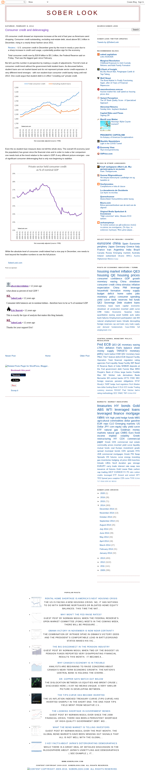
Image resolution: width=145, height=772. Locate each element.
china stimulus (123, 284)
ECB (107, 344)
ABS (100, 409)
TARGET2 (122, 351)
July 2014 (104, 529)
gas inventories (104, 460)
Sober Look (73, 13)
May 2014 (104, 537)
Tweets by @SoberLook (108, 42)
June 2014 (105, 533)
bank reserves (119, 299)
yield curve (103, 299)
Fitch (131, 384)
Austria (137, 256)
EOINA (130, 393)
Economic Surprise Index (126, 312)
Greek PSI (129, 454)
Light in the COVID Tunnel (111, 143)
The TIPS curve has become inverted (81, 695)
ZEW (109, 330)
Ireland (100, 256)
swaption (116, 478)
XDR (106, 481)
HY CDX (119, 438)
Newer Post (10, 356)
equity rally (121, 426)
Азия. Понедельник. (108, 171)
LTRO (100, 348)
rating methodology (105, 393)
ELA (121, 387)
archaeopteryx (107, 222)
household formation (109, 290)
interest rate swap (126, 466)
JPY (106, 426)
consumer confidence (109, 278)
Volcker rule (114, 375)
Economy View (107, 147)
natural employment (106, 321)
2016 (102, 497)
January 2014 (106, 553)
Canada (100, 253)
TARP (107, 384)
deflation (109, 348)
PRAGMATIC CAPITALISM (112, 135)
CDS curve (125, 478)
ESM (118, 354)
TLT (98, 481)
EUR (99, 423)
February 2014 (107, 549)
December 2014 (107, 509)
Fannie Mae (128, 369)
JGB (99, 454)
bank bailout (110, 354)
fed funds (134, 299)
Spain (125, 243)
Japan (111, 246)
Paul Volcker (128, 390)
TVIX (132, 478)
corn (112, 426)
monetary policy (106, 296)
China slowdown (130, 281)
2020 (102, 493)
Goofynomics (106, 184)
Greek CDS (110, 442)
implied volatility (119, 435)
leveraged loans (127, 409)
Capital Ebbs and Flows (111, 113)
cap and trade (118, 324)
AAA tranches (134, 460)
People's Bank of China (108, 372)
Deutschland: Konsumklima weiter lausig (117, 199)
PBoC (99, 357)
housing (103, 275)
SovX (114, 463)
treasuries (104, 406)
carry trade (129, 324)
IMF (132, 363)
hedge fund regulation (119, 384)
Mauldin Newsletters (110, 141)
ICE (125, 387)
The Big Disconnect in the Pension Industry (81, 647)
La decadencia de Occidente (114, 190)
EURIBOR (118, 472)
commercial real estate (129, 442)
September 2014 (107, 521)
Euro (131, 432)
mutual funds (103, 448)
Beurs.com (105, 203)
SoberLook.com (15, 263)
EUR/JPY (101, 466)
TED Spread (102, 478)
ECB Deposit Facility (130, 357)
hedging (115, 460)
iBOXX (114, 481)
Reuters (11, 47)
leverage (135, 287)
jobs (137, 293)
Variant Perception (109, 98)
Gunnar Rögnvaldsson (111, 175)
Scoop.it (14, 390)
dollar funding (106, 387)
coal (113, 448)
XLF (110, 481)
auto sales (135, 315)
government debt (114, 369)
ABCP (110, 472)
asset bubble (122, 315)
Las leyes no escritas (109, 193)
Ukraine (121, 256)
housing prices (128, 275)
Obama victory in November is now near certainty (81, 631)
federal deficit (115, 357)
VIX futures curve (114, 457)
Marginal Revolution (110, 61)
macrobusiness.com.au (111, 89)
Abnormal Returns (109, 107)
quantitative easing (106, 315)
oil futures (110, 469)
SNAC (120, 393)
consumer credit (106, 284)
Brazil (137, 249)
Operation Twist (105, 360)
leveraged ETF (110, 475)
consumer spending (129, 296)
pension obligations (124, 381)
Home (48, 356)
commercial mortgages (112, 454)
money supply (131, 290)
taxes (119, 321)
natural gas (111, 429)
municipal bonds (112, 451)
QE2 (99, 302)
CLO (111, 423)
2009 (102, 570)
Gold (136, 406)
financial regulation (124, 360)
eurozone (104, 243)
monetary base (105, 306)
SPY (138, 475)
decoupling (135, 321)
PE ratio (130, 472)
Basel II (116, 387)
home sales (124, 293)
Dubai (116, 259)
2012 (102, 562)
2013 (102, 558)
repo (106, 423)
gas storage (134, 463)
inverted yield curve (130, 309)
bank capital (122, 306)
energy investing (132, 457)
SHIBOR (125, 366)
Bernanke (101, 378)
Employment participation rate (122, 318)
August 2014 (106, 525)
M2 (104, 375)
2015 (102, 501)
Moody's (100, 384)
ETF (99, 429)
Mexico (111, 259)
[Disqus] (47, 316)
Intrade (126, 321)
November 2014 (107, 513)
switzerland (111, 256)
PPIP (134, 393)
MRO (137, 369)
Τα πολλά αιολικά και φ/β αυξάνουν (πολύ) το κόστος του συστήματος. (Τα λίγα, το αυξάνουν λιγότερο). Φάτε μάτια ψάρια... (118, 227)
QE (113, 275)
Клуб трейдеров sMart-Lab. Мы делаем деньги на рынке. (116, 168)
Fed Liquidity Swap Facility (118, 363)
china (117, 243)
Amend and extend (126, 475)
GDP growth (132, 278)
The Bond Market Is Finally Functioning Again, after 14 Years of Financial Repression (116, 82)
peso (110, 478)
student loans (132, 302)
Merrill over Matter (109, 119)
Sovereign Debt (113, 302)
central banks (117, 378)
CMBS (124, 432)
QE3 (136, 271)
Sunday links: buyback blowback (113, 109)
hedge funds (127, 417)
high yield (115, 417)
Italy (137, 246)
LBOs (107, 463)
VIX (107, 417)
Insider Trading (134, 387)
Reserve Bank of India (110, 366)
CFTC (126, 378)
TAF (125, 393)
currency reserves (105, 390)
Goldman (125, 429)
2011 (102, 566)
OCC (115, 393)
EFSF (137, 381)
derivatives (128, 375)
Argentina (119, 249)
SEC (138, 378)
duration (122, 463)
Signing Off (104, 115)
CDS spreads (127, 451)
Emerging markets (122, 253)
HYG (138, 451)
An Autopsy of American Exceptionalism (116, 137)
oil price (123, 460)
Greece (130, 246)
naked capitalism (108, 54)
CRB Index (103, 312)
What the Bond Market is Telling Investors (81, 727)
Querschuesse (107, 196)
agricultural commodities (110, 420)
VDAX (102, 481)
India (128, 249)
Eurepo (119, 448)
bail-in (137, 390)
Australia (136, 253)
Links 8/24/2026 (106, 57)
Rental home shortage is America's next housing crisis (81, 598)
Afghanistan (102, 259)
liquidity (136, 445)
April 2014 (104, 541)
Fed (100, 344)
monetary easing (107, 281)
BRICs (129, 256)
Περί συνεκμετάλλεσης (109, 150)
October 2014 (106, 517)
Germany (120, 246)
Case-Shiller (130, 327)
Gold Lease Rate (125, 469)
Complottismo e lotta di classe (112, 186)
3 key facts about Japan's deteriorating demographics (81, 743)
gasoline (135, 420)
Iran (109, 249)
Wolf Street (105, 78)
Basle (137, 375)
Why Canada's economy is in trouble (81, 663)
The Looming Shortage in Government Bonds (81, 711)
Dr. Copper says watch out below (81, 679)
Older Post (84, 356)
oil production (113, 309)
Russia (109, 253)
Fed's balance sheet (128, 348)
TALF (105, 357)
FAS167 (117, 390)
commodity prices (105, 445)
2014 (102, 505)
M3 (138, 318)
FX (124, 472)
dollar (127, 420)
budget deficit (105, 293)
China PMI (120, 287)
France (101, 249)
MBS (137, 417)
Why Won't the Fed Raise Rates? (81, 614)
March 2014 (105, 545)
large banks (126, 372)
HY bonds (122, 406)
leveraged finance (110, 413)
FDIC (132, 378)
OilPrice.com (106, 154)
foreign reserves (104, 324)
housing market (108, 271)
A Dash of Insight (108, 69)
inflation (126, 271)
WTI (109, 409)
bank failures (103, 318)
